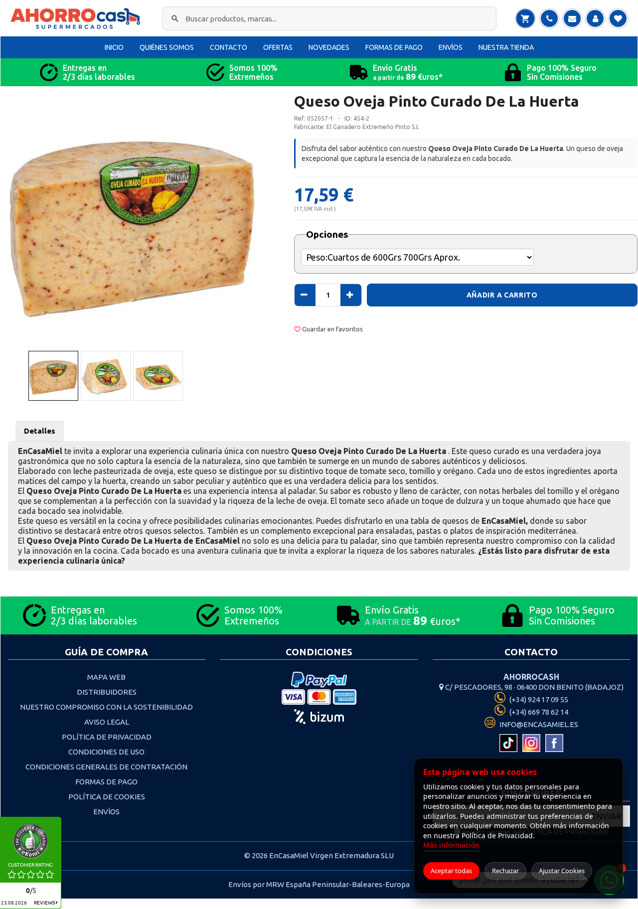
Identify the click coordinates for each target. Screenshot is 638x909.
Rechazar (505, 870)
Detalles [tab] (39, 431)
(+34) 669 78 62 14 (538, 712)
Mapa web (106, 677)
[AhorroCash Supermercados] (77, 18)
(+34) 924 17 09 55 (538, 699)
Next (273, 226)
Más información (451, 845)
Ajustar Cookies (562, 870)
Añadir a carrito (502, 295)
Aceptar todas (451, 870)
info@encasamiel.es (538, 724)
